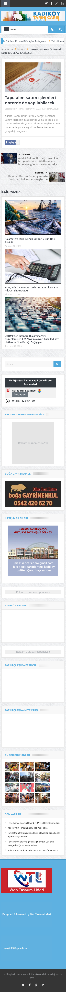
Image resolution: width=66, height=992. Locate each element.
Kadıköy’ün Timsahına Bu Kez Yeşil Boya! (28, 827)
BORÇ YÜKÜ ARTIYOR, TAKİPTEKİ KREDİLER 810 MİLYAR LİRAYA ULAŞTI (31, 289)
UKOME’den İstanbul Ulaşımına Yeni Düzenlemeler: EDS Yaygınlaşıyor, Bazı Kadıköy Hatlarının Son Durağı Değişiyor (32, 339)
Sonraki (39, 172)
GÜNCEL (55, 108)
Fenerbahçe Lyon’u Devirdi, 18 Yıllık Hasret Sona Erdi (34, 822)
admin (14, 108)
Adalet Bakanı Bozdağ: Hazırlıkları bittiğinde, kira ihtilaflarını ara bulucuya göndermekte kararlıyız (39, 161)
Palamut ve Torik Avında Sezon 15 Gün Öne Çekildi (30, 240)
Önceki (26, 154)
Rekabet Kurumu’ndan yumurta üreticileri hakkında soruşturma (28, 177)
